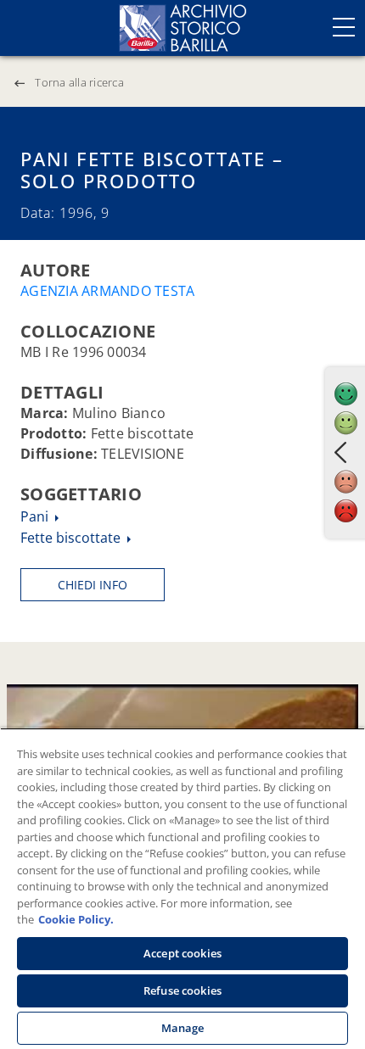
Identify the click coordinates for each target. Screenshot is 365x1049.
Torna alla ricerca (79, 82)
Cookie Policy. (76, 919)
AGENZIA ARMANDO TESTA (107, 291)
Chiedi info (92, 585)
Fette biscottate (72, 537)
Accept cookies (182, 953)
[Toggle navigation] (344, 27)
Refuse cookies (182, 990)
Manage (183, 1027)
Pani (36, 516)
